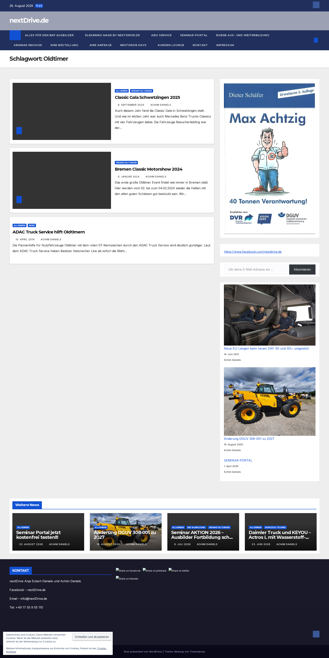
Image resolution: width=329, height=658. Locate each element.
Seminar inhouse (28, 45)
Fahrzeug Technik (275, 527)
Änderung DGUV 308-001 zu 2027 (249, 439)
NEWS (32, 225)
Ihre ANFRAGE (101, 45)
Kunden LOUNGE (171, 45)
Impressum (225, 45)
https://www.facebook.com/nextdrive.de (253, 252)
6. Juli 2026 (183, 544)
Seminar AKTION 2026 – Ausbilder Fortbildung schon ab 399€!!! (203, 537)
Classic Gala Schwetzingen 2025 (147, 97)
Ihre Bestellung (64, 45)
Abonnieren (302, 269)
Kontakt (200, 45)
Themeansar (197, 651)
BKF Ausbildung (196, 527)
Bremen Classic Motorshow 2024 (148, 169)
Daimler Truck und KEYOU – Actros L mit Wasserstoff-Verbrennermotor (280, 537)
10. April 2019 (25, 239)
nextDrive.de (29, 20)
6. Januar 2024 (129, 176)
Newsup (179, 651)
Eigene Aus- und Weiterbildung (242, 35)
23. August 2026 (31, 544)
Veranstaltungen (141, 91)
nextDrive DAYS (134, 45)
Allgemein (122, 91)
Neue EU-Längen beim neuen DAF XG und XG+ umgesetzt (266, 348)
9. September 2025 (131, 104)
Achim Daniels (160, 104)
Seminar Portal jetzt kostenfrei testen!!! (38, 535)
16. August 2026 (109, 544)
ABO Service (161, 35)
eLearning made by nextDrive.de (113, 35)
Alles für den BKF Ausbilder (50, 35)
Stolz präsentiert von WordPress (143, 651)
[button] (309, 40)
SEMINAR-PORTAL (194, 35)
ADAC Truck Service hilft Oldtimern (49, 232)
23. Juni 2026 (261, 544)
